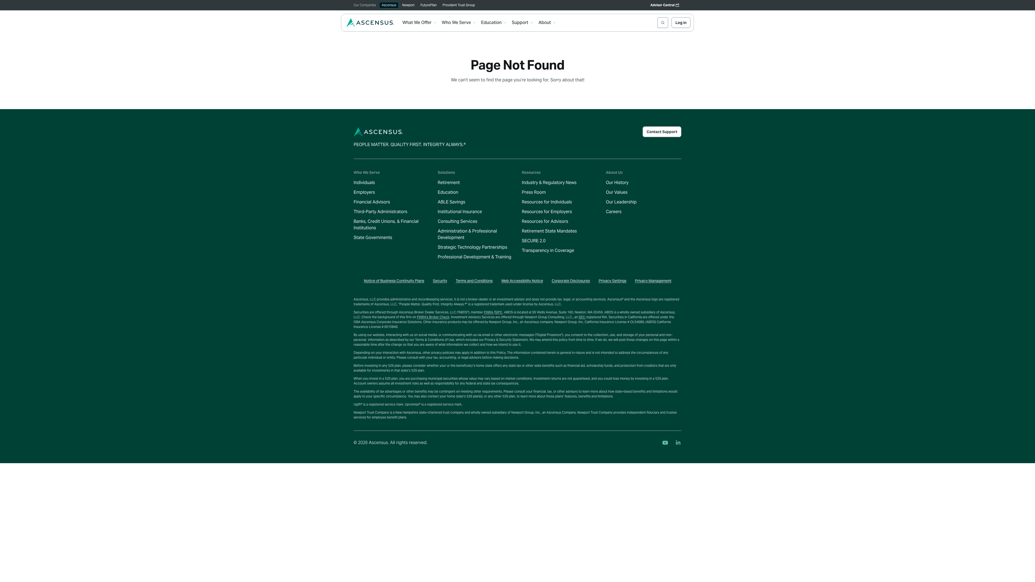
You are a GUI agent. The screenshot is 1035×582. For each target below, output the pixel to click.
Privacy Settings (612, 280)
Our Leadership (621, 202)
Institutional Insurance (460, 211)
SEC (582, 317)
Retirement (449, 182)
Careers (614, 211)
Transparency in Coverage (548, 250)
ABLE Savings (451, 202)
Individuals (364, 182)
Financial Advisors (372, 202)
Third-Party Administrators (380, 211)
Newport (408, 5)
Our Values (616, 192)
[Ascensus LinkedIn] (678, 442)
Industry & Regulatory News (549, 182)
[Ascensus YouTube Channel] (665, 442)
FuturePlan (428, 5)
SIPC (498, 312)
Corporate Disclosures (571, 280)
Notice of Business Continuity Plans (394, 280)
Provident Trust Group (459, 5)
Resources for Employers (547, 211)
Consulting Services (457, 221)
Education (448, 192)
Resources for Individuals (547, 202)
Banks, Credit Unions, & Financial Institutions (386, 225)
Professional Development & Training (474, 257)
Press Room (534, 192)
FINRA (489, 312)
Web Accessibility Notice (522, 280)
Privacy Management (653, 280)
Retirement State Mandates (549, 231)
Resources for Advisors (545, 221)
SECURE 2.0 (534, 241)
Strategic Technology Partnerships (472, 247)
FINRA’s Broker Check (433, 317)
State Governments (373, 237)
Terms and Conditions (474, 280)
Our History (617, 182)
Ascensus (389, 5)
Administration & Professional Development (467, 234)
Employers (364, 192)
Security (440, 280)
